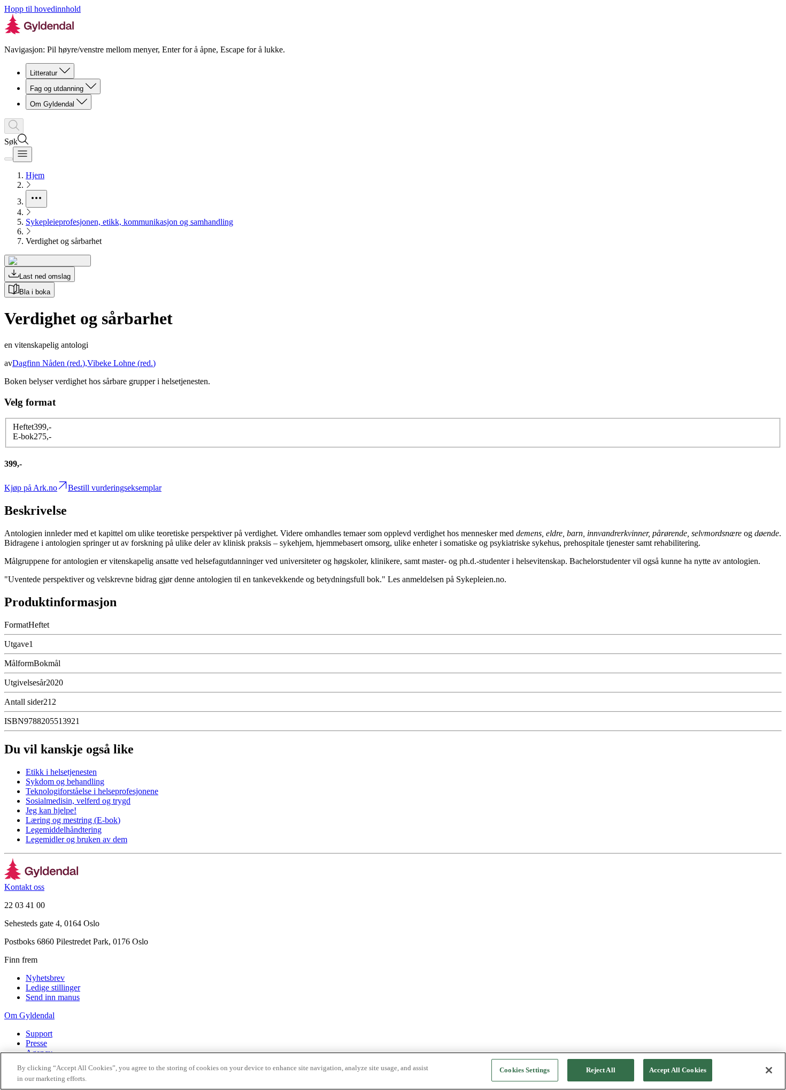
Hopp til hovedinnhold (42, 8)
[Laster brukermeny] (8, 159)
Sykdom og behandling (65, 781)
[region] (393, 1071)
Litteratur (43, 73)
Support (39, 1033)
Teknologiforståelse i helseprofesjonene (92, 791)
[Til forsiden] (41, 877)
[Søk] (14, 126)
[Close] (769, 1070)
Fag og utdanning (56, 89)
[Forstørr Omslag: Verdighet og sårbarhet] (47, 260)
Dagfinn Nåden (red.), (49, 363)
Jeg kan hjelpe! (51, 810)
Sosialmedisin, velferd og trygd (78, 800)
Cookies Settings (524, 1070)
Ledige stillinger (53, 987)
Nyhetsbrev (45, 977)
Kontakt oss (24, 886)
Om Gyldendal (52, 104)
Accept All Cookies (677, 1070)
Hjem (35, 175)
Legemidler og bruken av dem (76, 839)
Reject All (600, 1070)
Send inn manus (53, 997)
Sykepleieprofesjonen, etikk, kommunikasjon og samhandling (129, 221)
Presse (36, 1043)
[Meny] (22, 154)
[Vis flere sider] (36, 199)
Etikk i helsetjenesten (61, 771)
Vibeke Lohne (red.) (121, 363)
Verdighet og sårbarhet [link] (64, 241)
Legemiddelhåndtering (64, 829)
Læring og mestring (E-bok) (73, 820)
